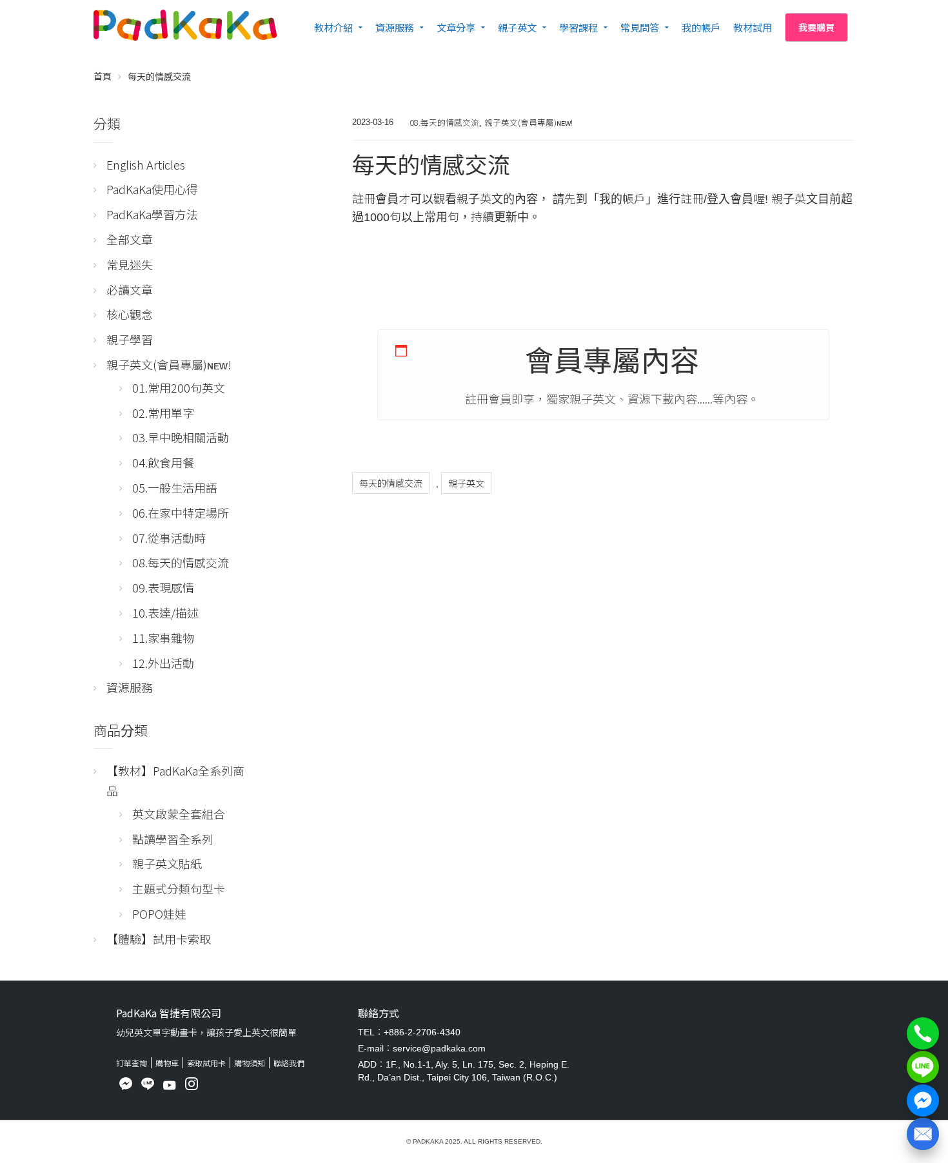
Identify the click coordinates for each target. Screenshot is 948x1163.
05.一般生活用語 (174, 487)
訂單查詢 (131, 1062)
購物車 (167, 1062)
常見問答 (639, 27)
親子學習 (129, 339)
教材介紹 (333, 27)
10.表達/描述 (165, 612)
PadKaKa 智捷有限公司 (168, 1013)
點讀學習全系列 (172, 838)
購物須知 (249, 1062)
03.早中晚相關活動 (180, 437)
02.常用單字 (163, 412)
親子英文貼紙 (167, 863)
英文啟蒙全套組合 (178, 813)
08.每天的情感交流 (444, 122)
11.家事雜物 (163, 637)
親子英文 (517, 27)
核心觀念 (129, 314)
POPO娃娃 (159, 913)
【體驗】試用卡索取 (158, 938)
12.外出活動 (163, 662)
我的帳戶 (701, 27)
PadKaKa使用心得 (152, 189)
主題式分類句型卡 (178, 888)
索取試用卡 (206, 1062)
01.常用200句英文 (178, 387)
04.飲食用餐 (163, 462)
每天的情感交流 (390, 482)
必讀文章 (129, 289)
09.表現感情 (163, 587)
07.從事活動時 (169, 537)
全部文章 (129, 239)
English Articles (145, 164)
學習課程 (578, 27)
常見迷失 (129, 264)
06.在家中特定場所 (180, 512)
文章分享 (456, 27)
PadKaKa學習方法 (152, 214)
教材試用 (752, 27)
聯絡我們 (288, 1062)
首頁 (103, 76)
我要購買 (816, 27)
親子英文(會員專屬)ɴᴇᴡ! (528, 122)
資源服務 (394, 27)
